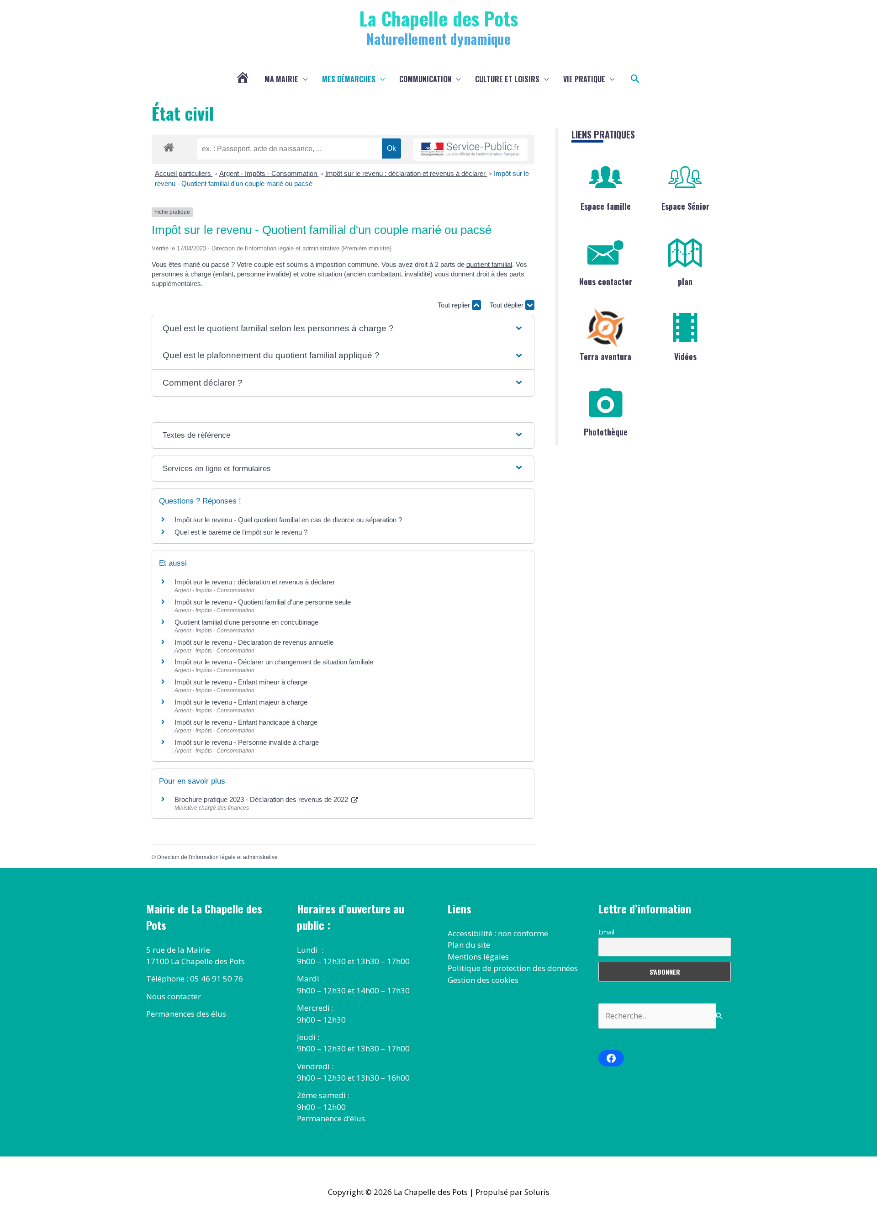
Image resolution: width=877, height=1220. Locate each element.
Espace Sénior (685, 206)
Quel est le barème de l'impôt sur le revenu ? (240, 532)
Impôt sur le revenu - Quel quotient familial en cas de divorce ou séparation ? (288, 520)
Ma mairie (281, 79)
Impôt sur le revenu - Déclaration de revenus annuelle (253, 642)
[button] (635, 79)
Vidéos (685, 356)
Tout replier (455, 305)
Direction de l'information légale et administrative (217, 857)
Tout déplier (507, 305)
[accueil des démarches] (168, 145)
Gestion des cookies (483, 980)
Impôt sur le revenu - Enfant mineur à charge (240, 682)
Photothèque (606, 432)
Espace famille (606, 206)
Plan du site (469, 944)
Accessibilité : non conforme (498, 933)
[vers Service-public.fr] (470, 149)
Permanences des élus (186, 1013)
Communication (425, 79)
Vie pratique (584, 79)
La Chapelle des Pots (438, 18)
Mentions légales (478, 956)
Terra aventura (605, 356)
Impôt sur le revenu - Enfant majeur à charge (240, 702)
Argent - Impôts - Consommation (269, 173)
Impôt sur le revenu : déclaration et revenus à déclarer (406, 173)
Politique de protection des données (513, 968)
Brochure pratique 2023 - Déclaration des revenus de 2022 (262, 799)
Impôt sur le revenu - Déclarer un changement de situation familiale (273, 662)
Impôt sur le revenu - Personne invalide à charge (246, 742)
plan (685, 281)
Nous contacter (605, 281)
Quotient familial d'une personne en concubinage (246, 622)
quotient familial (489, 264)
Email (606, 932)
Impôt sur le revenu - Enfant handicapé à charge (245, 722)
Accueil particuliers (184, 173)
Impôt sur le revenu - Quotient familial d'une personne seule (262, 602)
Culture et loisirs (507, 79)
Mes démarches (348, 79)
